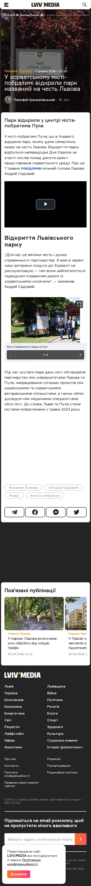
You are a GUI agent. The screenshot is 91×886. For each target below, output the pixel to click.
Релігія (53, 706)
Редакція (54, 759)
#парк (14, 495)
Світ (8, 720)
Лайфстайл (14, 733)
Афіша (9, 740)
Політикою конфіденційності (24, 862)
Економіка (13, 706)
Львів (9, 686)
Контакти (11, 765)
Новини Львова (29, 14)
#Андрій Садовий (63, 487)
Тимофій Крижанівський (34, 100)
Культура (55, 733)
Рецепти (11, 727)
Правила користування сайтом (21, 784)
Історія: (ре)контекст (65, 747)
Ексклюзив (13, 700)
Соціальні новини (62, 740)
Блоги (52, 713)
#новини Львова (23, 487)
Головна (9, 14)
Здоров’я (55, 727)
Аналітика (13, 747)
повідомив (31, 168)
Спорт (52, 720)
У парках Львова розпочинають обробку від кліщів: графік (33, 643)
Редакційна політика (62, 772)
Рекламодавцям (59, 765)
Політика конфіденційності (17, 773)
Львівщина (56, 686)
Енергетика (14, 713)
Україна (11, 693)
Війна (52, 693)
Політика (55, 700)
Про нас (10, 759)
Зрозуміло (19, 874)
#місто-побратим (45, 495)
